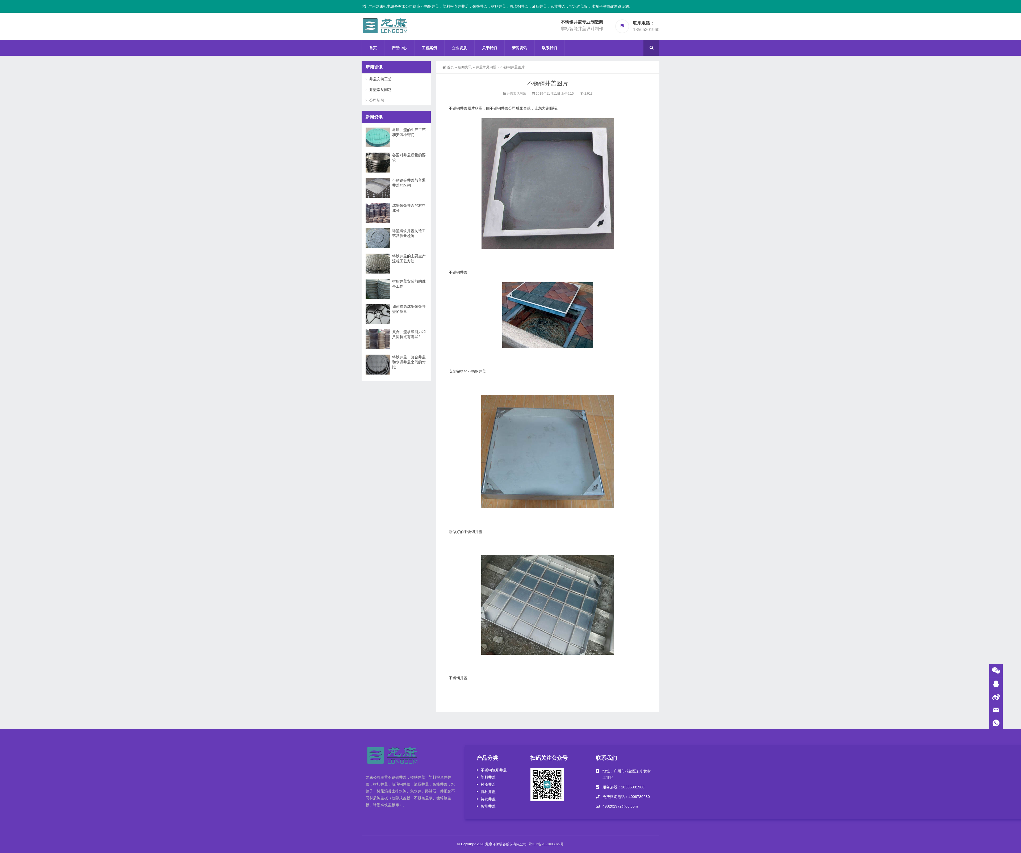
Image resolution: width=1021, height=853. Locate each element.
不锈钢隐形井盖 (494, 770)
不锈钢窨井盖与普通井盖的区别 (409, 182)
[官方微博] (996, 696)
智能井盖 (488, 806)
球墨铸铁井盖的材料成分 (409, 208)
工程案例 (429, 48)
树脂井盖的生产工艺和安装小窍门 (409, 132)
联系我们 (549, 48)
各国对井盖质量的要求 (409, 157)
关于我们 (489, 48)
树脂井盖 (488, 784)
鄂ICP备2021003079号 (546, 844)
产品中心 (399, 48)
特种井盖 (488, 791)
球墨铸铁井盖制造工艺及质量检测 (409, 233)
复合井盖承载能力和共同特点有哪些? (409, 334)
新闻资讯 (519, 48)
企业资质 (459, 48)
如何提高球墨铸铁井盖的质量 (409, 309)
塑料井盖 (488, 777)
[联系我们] (996, 683)
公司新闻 (376, 100)
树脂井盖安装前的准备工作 (409, 283)
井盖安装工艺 (380, 79)
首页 (373, 48)
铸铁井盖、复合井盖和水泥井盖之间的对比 (409, 362)
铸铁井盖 (488, 799)
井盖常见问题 (486, 67)
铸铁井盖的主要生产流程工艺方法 (409, 258)
